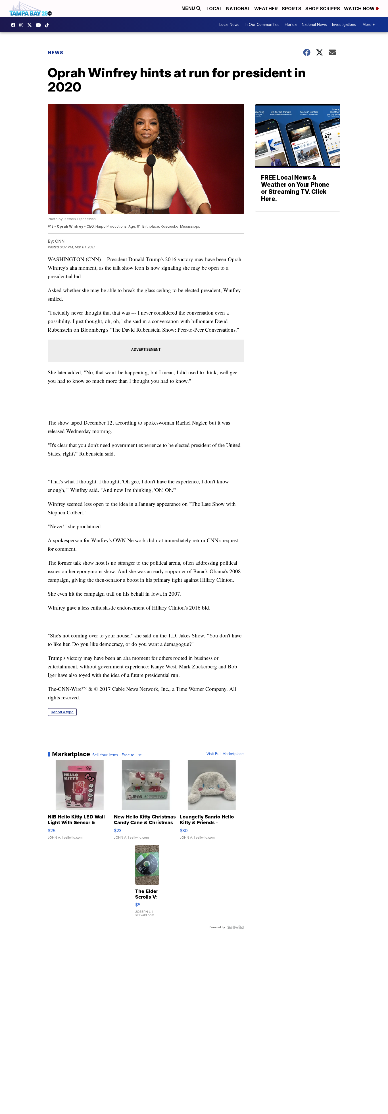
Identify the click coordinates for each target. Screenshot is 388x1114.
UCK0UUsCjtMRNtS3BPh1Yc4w (40, 25)
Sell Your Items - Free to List (116, 755)
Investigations (344, 25)
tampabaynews (14, 25)
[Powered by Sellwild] (235, 927)
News (55, 52)
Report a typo (62, 712)
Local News (229, 25)
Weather (266, 8)
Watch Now (360, 8)
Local (214, 8)
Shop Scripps (322, 8)
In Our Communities (262, 25)
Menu (189, 8)
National (238, 8)
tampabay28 (31, 25)
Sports (291, 8)
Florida (291, 25)
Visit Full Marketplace (225, 754)
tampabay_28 (22, 25)
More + (368, 25)
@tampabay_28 (48, 25)
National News (314, 25)
